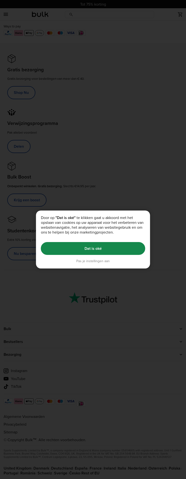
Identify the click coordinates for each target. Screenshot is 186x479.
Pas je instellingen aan (93, 261)
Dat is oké (93, 248)
